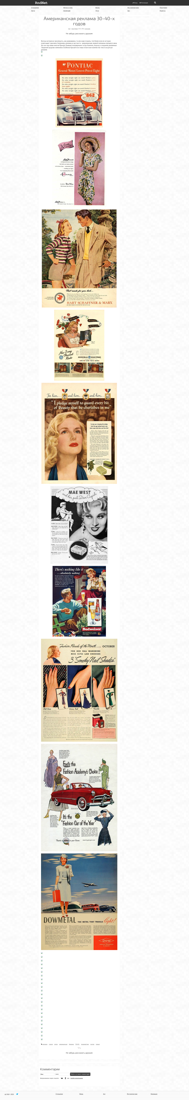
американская (63, 1044)
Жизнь (97, 8)
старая (51, 1044)
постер (92, 1044)
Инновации (154, 1094)
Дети (97, 11)
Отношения (35, 8)
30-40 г (77, 1044)
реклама (45, 1044)
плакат (98, 1044)
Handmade (66, 11)
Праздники (163, 8)
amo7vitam (75, 29)
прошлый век (85, 1044)
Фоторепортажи (133, 8)
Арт (128, 11)
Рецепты (162, 11)
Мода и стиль (68, 8)
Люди (33, 11)
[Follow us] (17, 1094)
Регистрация (144, 3)
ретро (56, 1044)
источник (87, 29)
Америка (71, 1044)
